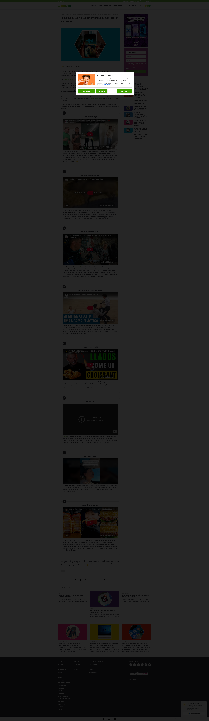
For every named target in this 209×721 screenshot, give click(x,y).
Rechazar (102, 91)
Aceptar (124, 91)
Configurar (87, 91)
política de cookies (106, 84)
